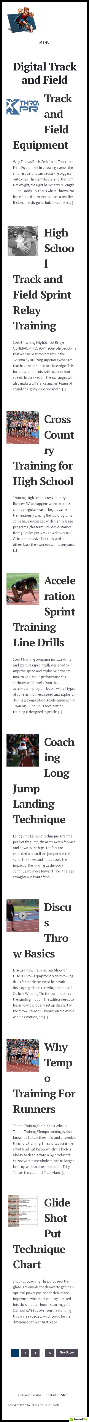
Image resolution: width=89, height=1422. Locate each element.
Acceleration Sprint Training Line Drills (44, 611)
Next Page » (67, 1354)
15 (52, 1352)
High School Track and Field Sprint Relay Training (43, 279)
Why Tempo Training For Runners (44, 1077)
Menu (44, 42)
